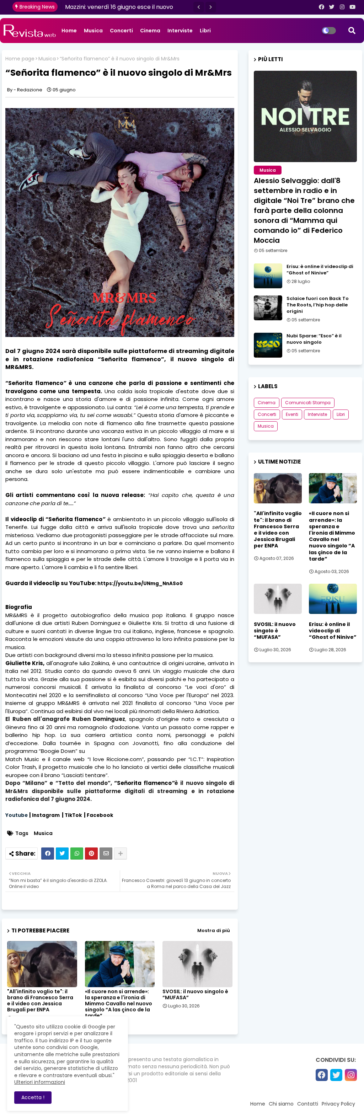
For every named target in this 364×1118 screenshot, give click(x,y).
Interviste (180, 30)
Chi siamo (281, 1103)
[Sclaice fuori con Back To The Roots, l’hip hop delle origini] (268, 307)
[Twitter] (62, 853)
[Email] (106, 853)
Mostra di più (213, 930)
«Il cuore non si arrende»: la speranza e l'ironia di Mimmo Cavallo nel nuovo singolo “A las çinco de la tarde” (118, 1004)
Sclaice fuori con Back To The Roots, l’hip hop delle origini (318, 305)
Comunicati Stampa (308, 403)
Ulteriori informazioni (39, 1082)
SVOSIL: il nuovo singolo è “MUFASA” (195, 995)
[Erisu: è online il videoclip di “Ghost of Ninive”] (268, 275)
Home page (19, 58)
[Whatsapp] (76, 853)
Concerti (121, 30)
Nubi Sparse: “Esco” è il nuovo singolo (314, 339)
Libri (205, 30)
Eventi (292, 414)
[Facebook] (47, 853)
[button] (198, 7)
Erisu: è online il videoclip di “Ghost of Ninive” (320, 269)
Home (69, 30)
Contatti (307, 1103)
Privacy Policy (338, 1103)
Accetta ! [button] (32, 1097)
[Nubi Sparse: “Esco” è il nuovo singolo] (268, 345)
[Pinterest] (91, 853)
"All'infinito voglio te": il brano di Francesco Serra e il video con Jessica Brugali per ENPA (40, 1001)
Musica (93, 30)
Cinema (150, 30)
